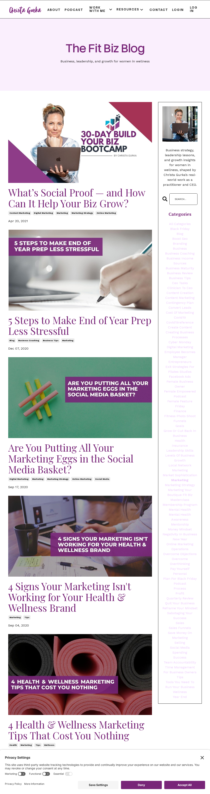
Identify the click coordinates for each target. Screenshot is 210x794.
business (180, 248)
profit (180, 593)
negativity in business (180, 534)
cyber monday (180, 342)
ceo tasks (180, 283)
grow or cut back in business (180, 433)
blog (12, 340)
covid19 (180, 317)
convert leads (180, 308)
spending (179, 652)
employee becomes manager (179, 354)
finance (180, 411)
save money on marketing (180, 635)
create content (180, 327)
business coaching (28, 340)
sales (180, 623)
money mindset (180, 529)
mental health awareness (180, 517)
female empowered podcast (180, 393)
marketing (62, 213)
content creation (180, 293)
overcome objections (180, 554)
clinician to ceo (180, 288)
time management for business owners (179, 669)
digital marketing (43, 213)
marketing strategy (82, 213)
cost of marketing (180, 312)
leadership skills (179, 450)
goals (180, 426)
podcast (180, 583)
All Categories (180, 224)
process (180, 588)
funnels (179, 421)
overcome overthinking (180, 561)
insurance (180, 445)
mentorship (180, 524)
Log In (193, 9)
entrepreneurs (180, 362)
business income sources (180, 260)
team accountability (180, 662)
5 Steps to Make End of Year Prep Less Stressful (79, 325)
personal (180, 574)
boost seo (180, 239)
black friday (179, 229)
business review (180, 273)
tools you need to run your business (180, 684)
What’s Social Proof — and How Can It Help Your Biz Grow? (76, 198)
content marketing (19, 213)
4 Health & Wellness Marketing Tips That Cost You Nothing (76, 730)
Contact (159, 9)
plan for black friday (180, 579)
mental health (180, 510)
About (53, 9)
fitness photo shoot (180, 416)
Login (178, 9)
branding (180, 244)
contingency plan (180, 303)
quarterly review (180, 598)
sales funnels (180, 628)
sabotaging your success (180, 615)
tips (26, 617)
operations (179, 549)
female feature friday (179, 403)
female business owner (180, 384)
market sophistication (180, 475)
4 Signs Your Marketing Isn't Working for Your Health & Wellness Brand (69, 597)
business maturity (180, 268)
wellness (49, 745)
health (13, 745)
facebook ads (180, 377)
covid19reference (180, 322)
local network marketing (180, 467)
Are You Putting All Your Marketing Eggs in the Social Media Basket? (71, 458)
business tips (50, 340)
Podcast (74, 9)
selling (180, 643)
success (179, 657)
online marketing (106, 213)
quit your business (180, 603)
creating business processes (180, 334)
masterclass (179, 500)
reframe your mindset (179, 608)
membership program (180, 505)
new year (180, 539)
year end (180, 697)
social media (102, 479)
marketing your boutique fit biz (180, 492)
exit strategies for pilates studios (179, 369)
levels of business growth (180, 457)
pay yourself (179, 569)
